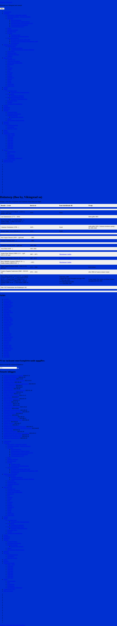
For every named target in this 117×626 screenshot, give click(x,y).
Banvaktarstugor (8, 389)
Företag (6, 105)
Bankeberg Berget (9, 382)
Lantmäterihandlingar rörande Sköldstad (22, 49)
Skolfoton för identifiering (14, 104)
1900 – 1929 (11, 135)
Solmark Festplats (12, 115)
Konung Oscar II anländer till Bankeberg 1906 (24, 41)
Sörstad (9, 79)
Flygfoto (6, 132)
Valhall (9, 119)
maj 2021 (6, 353)
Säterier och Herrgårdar (10, 45)
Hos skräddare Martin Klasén (15, 120)
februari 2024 (7, 317)
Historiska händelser (13, 38)
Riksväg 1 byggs (12, 128)
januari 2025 (7, 310)
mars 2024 (7, 315)
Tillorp (9, 81)
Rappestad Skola (12, 100)
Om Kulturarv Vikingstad (14, 158)
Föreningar (7, 107)
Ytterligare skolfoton (10, 413)
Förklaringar (10, 156)
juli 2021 (6, 352)
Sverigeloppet (15, 43)
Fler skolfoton (8, 415)
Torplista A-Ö (11, 59)
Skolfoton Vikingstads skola (19, 99)
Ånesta (9, 82)
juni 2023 (6, 327)
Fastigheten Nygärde (10, 387)
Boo (8, 66)
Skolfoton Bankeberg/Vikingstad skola (15, 426)
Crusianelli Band (12, 112)
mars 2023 (7, 332)
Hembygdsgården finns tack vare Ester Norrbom (18, 428)
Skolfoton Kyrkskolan (17, 96)
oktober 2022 (7, 338)
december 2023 (8, 319)
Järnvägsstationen (16, 20)
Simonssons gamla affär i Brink (13, 435)
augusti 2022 (7, 340)
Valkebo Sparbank (12, 30)
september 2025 (8, 306)
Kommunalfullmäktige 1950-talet (13, 375)
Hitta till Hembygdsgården (11, 398)
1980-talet (10, 143)
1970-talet (10, 142)
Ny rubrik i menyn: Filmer (11, 395)
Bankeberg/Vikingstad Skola (15, 97)
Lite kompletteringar (9, 385)
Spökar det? (7, 421)
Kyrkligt (9, 33)
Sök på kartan (8, 397)
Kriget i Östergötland (10, 392)
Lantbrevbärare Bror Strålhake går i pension (16, 433)
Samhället (6, 13)
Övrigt (5, 150)
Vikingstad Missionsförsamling (20, 36)
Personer (6, 122)
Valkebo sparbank (9, 423)
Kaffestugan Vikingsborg (11, 377)
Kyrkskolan (10, 94)
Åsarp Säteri (10, 51)
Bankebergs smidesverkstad (12, 407)
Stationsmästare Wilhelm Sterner (20, 21)
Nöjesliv (6, 110)
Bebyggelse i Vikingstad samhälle (17, 15)
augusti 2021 (7, 350)
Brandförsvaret (11, 31)
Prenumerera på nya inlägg (11, 418)
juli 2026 (6, 299)
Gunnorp (10, 68)
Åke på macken (8, 400)
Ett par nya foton (8, 393)
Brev (8, 153)
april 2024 (7, 314)
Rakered (9, 76)
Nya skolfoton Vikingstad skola (13, 420)
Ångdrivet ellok (8, 430)
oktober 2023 (7, 322)
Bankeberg (10, 64)
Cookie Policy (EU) (9, 160)
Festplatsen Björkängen (14, 114)
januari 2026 (7, 301)
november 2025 (8, 302)
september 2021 (8, 348)
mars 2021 (7, 357)
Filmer (5, 130)
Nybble (9, 74)
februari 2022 (7, 345)
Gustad (9, 69)
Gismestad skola (12, 91)
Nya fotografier (8, 405)
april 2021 (7, 355)
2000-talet (10, 147)
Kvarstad (10, 72)
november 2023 (8, 320)
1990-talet (10, 145)
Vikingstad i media (9, 133)
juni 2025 (6, 309)
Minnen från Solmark (17, 117)
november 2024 (8, 312)
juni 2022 (6, 342)
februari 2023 (7, 334)
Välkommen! (7, 12)
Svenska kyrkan (15, 35)
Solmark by (10, 77)
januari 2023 (7, 335)
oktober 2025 (7, 304)
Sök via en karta (8, 161)
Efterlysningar (11, 151)
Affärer (6, 87)
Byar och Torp (8, 58)
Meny (2, 8)
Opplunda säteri (11, 53)
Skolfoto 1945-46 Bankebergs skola (14, 380)
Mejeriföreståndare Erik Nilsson (13, 412)
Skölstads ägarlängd (16, 48)
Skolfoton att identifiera (10, 417)
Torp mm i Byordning (13, 61)
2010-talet (10, 148)
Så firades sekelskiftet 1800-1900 (20, 40)
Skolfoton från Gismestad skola (20, 92)
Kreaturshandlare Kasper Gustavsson (14, 390)
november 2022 (8, 337)
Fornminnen (10, 155)
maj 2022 (6, 343)
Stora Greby (10, 86)
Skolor (5, 89)
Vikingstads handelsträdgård (12, 410)
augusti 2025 (7, 307)
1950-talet (10, 138)
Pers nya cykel (8, 425)
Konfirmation (7, 408)
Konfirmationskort (12, 125)
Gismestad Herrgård (13, 54)
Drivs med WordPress (19, 625)
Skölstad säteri (11, 46)
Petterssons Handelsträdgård (12, 438)
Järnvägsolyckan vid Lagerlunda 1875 (22, 23)
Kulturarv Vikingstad (6, 2)
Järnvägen (10, 18)
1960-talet (10, 140)
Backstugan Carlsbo (65, 254)
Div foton (6, 123)
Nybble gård (7, 402)
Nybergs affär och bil (10, 379)
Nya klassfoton (8, 403)
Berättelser (7, 109)
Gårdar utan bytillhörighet (14, 63)
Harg (8, 71)
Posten (9, 28)
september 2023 (8, 324)
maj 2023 (6, 329)
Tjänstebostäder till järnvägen (19, 25)
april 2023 (7, 330)
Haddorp (9, 56)
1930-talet (10, 137)
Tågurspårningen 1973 (17, 26)
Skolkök (9, 102)
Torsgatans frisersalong (10, 431)
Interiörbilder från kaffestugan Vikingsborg (16, 384)
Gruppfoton (10, 127)
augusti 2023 (7, 325)
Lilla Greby (10, 84)
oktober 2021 (7, 347)
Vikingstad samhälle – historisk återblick (19, 17)
